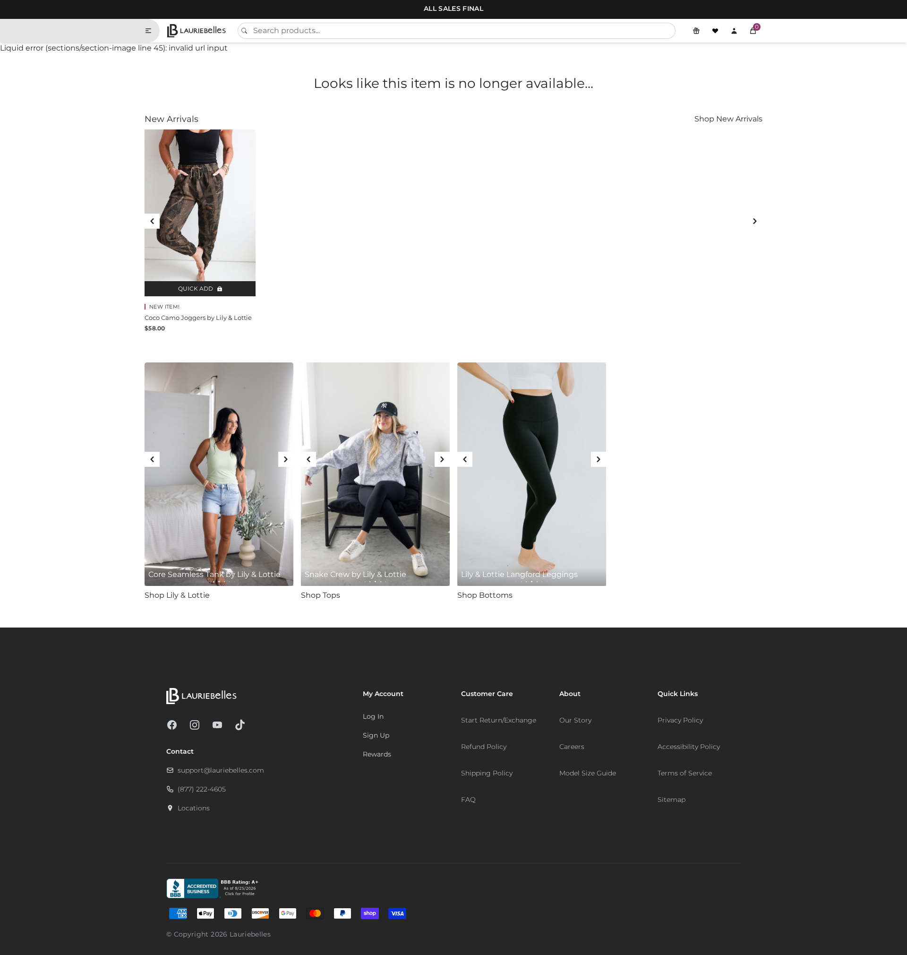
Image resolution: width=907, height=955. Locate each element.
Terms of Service (685, 773)
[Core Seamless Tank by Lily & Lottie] (219, 474)
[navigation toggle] (152, 31)
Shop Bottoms (485, 595)
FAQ (468, 799)
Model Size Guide (587, 773)
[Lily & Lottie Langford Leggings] (531, 474)
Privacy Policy (680, 720)
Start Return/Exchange (498, 720)
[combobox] (457, 31)
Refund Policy (483, 746)
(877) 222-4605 (202, 789)
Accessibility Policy (689, 746)
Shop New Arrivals (728, 118)
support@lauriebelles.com (221, 770)
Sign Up (376, 735)
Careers (571, 746)
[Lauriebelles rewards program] (696, 30)
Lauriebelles (250, 934)
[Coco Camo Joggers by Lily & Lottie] (200, 212)
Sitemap (671, 799)
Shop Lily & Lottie (177, 595)
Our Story (575, 720)
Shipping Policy (487, 773)
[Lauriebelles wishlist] (715, 30)
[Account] (734, 30)
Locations (194, 808)
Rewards (377, 754)
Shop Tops (320, 595)
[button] (753, 30)
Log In (373, 716)
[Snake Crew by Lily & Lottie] (375, 474)
